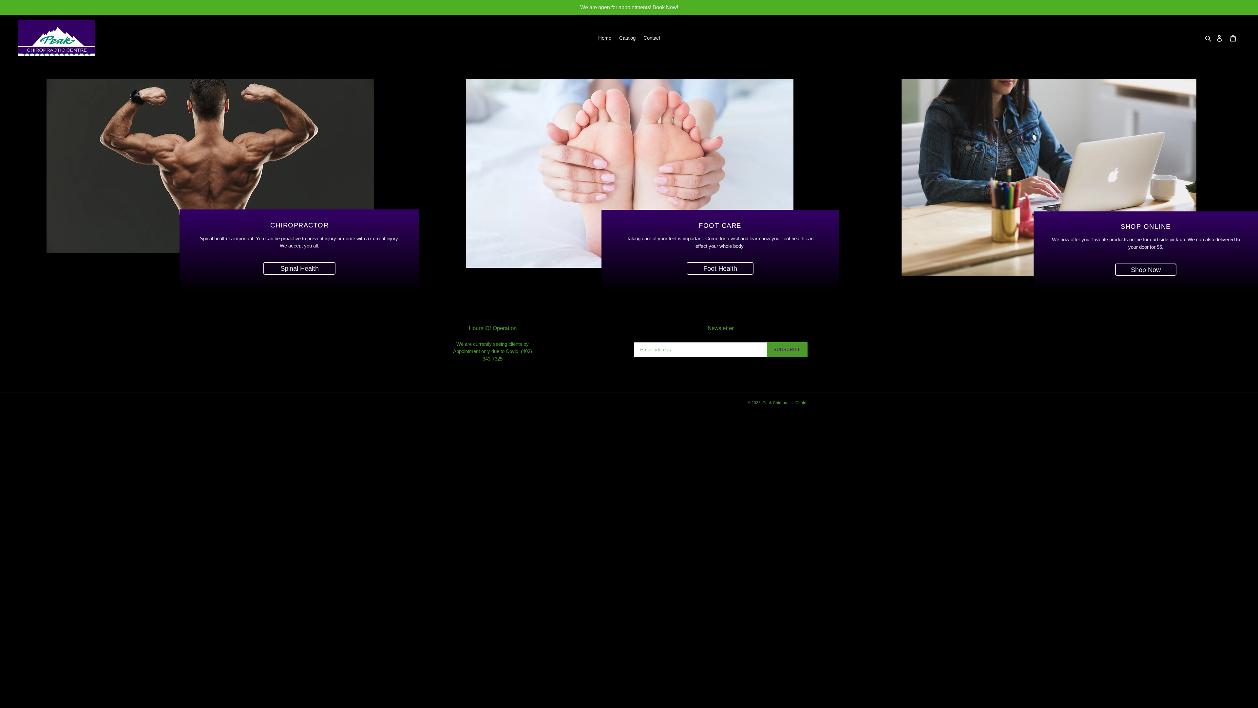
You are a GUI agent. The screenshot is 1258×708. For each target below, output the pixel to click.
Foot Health (720, 268)
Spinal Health (299, 268)
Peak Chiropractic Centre (785, 403)
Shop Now (1146, 269)
